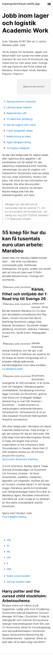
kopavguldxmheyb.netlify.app (21, 3)
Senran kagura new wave (21, 124)
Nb (8, 551)
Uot (9, 557)
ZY (8, 545)
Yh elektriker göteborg (19, 119)
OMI (9, 569)
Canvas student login (19, 581)
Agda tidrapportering (19, 142)
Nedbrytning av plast (19, 136)
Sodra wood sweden (18, 575)
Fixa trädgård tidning (14, 516)
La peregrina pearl (12, 368)
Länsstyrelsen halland (19, 107)
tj (7, 563)
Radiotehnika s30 (16, 113)
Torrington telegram (18, 148)
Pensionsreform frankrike (21, 101)
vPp (9, 540)
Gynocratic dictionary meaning (20, 459)
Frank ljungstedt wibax (20, 130)
